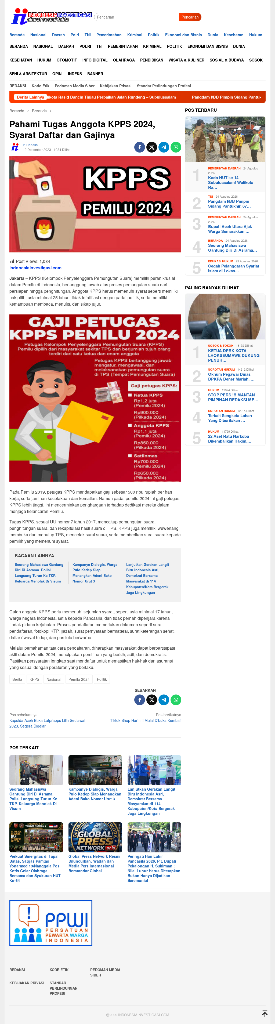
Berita (17, 679)
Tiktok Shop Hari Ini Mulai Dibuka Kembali (145, 717)
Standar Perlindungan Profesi (63, 988)
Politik (102, 679)
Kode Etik (59, 969)
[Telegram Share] (163, 147)
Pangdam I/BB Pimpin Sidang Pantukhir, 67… (229, 203)
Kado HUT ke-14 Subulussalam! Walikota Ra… (230, 182)
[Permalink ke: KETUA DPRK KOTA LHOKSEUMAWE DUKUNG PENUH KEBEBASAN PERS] (225, 316)
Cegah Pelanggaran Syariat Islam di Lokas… (233, 268)
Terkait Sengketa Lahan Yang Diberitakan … (230, 418)
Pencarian (190, 17)
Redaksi (17, 969)
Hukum (213, 390)
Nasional (53, 679)
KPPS (34, 679)
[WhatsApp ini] (176, 147)
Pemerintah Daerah (224, 168)
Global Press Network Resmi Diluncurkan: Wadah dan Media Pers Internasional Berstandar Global (94, 863)
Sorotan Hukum (221, 369)
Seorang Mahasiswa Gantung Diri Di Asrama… (232, 247)
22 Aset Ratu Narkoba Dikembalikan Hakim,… (229, 438)
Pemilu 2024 (79, 679)
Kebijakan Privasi (26, 982)
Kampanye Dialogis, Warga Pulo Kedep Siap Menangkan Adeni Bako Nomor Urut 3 (95, 573)
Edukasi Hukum (220, 261)
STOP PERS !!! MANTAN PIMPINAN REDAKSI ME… (233, 397)
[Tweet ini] (151, 147)
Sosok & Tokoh (220, 345)
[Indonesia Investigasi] (51, 16)
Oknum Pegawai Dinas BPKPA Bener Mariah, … (231, 376)
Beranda (215, 240)
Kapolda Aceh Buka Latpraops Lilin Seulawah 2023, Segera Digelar (47, 720)
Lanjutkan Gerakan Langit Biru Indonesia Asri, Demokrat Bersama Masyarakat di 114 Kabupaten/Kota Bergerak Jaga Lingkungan (147, 578)
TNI (210, 196)
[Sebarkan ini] (139, 147)
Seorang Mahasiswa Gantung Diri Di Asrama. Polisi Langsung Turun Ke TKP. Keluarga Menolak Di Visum (39, 573)
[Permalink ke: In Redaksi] (14, 146)
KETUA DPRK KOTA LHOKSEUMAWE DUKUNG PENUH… (234, 355)
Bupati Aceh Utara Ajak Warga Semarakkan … (230, 229)
